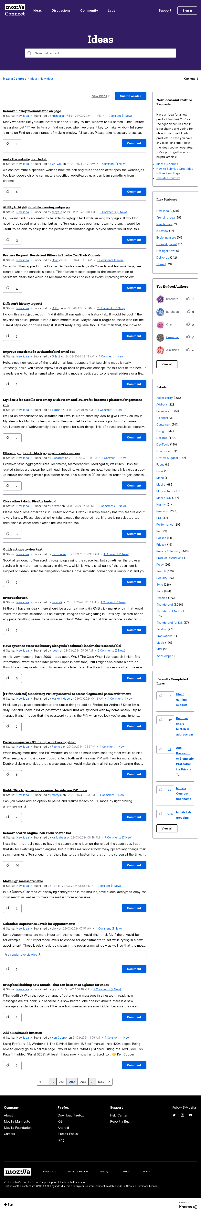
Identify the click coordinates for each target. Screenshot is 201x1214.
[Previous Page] (40, 1081)
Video (160, 642)
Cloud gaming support (181, 699)
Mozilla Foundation (18, 1128)
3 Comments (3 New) (113, 212)
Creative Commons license (142, 1186)
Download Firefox (71, 1115)
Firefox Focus (68, 1134)
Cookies (125, 1171)
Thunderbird (164, 604)
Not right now (165, 250)
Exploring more (166, 237)
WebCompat (164, 656)
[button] (7, 143)
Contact (146, 1171)
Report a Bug (120, 1121)
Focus (160, 464)
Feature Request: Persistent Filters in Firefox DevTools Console (51, 255)
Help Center (118, 1115)
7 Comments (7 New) (118, 837)
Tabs (159, 591)
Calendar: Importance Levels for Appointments (39, 923)
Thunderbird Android (170, 611)
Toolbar (161, 629)
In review (162, 230)
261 (61, 1082)
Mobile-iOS (163, 497)
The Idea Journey (168, 178)
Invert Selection (15, 597)
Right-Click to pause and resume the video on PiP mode (45, 790)
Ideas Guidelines (167, 164)
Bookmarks (163, 411)
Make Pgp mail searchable (23, 881)
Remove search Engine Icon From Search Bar (37, 833)
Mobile (160, 484)
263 (83, 1082)
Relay (160, 564)
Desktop (162, 437)
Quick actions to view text (23, 549)
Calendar (162, 417)
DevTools (162, 444)
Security (161, 578)
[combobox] (100, 53)
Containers (163, 424)
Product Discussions (169, 558)
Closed (161, 264)
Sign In (187, 10)
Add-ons (162, 404)
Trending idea (165, 217)
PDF (159, 518)
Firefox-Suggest (167, 457)
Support (165, 10)
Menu (160, 477)
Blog (61, 1140)
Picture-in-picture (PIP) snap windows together (39, 742)
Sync (159, 584)
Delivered (162, 257)
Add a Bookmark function (22, 1033)
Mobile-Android (166, 491)
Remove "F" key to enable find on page (32, 111)
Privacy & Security (168, 551)
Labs (111, 10)
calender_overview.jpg (22, 954)
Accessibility (164, 397)
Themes (161, 598)
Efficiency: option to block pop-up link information (41, 453)
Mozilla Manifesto (17, 1121)
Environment (164, 451)
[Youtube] (190, 1115)
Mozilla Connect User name (183, 794)
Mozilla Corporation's (21, 1182)
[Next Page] (109, 1081)
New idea (22, 115)
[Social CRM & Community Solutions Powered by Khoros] (188, 1205)
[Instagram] (182, 1115)
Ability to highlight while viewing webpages (36, 207)
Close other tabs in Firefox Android (29, 501)
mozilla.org (49, 1171)
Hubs (159, 471)
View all (167, 364)
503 (101, 1082)
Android (63, 1128)
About (8, 1115)
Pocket (161, 538)
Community (89, 10)
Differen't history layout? (22, 303)
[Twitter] (174, 1115)
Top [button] (10, 1204)
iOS (60, 1121)
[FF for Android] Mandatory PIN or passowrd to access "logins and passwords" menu (67, 694)
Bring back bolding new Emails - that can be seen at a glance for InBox (56, 985)
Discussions (61, 10)
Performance (165, 524)
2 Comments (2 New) (111, 308)
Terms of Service (78, 1171)
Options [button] (190, 78)
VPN (159, 649)
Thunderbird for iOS (169, 622)
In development (166, 244)
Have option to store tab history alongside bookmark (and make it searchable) (62, 645)
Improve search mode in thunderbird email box (39, 351)
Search (161, 571)
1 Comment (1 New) (119, 115)
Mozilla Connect (15, 10)
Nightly (161, 504)
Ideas (37, 10)
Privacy (161, 544)
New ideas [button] (99, 96)
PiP (158, 531)
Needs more (164, 224)
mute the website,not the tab (25, 159)
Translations (164, 636)
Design (160, 431)
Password (162, 511)
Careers (9, 1134)
